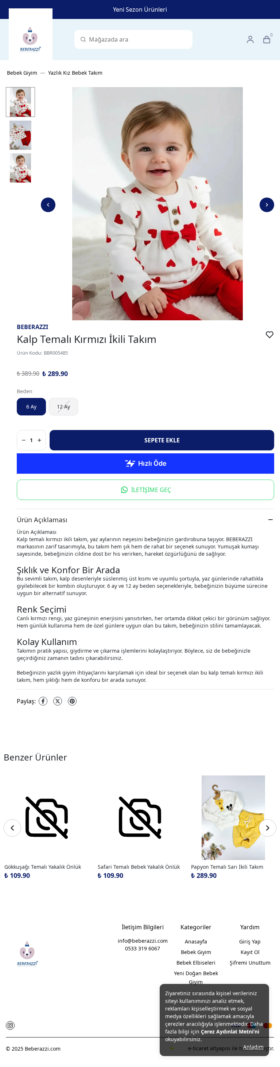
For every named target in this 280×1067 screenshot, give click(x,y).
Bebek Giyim (22, 72)
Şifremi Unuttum (250, 962)
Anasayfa (196, 941)
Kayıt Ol (250, 952)
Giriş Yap (250, 941)
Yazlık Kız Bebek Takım (75, 72)
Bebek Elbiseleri (195, 962)
